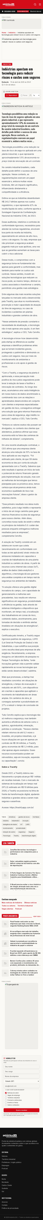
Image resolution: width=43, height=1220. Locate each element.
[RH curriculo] (21, 24)
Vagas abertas (7, 909)
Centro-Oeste (7, 1185)
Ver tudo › (37, 916)
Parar (25, 95)
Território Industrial (25, 906)
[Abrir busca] (35, 4)
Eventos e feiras (12, 1102)
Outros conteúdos (13, 1105)
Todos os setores (8, 906)
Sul (3, 1191)
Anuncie (5, 1202)
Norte (4, 1179)
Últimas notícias (30, 903)
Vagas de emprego (13, 1095)
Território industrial (13, 1098)
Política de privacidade (10, 1208)
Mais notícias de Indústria (12, 903)
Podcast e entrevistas (14, 1100)
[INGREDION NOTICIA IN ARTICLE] (21, 107)
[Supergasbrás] (21, 1016)
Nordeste (5, 1182)
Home (4, 33)
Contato (4, 1205)
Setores (4, 1156)
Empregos (5, 1165)
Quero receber (21, 1110)
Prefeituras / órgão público (11, 1162)
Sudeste (5, 1188)
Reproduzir (13, 95)
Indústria (11, 33)
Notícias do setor (13, 1093)
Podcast (18, 909)
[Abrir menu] (40, 4)
